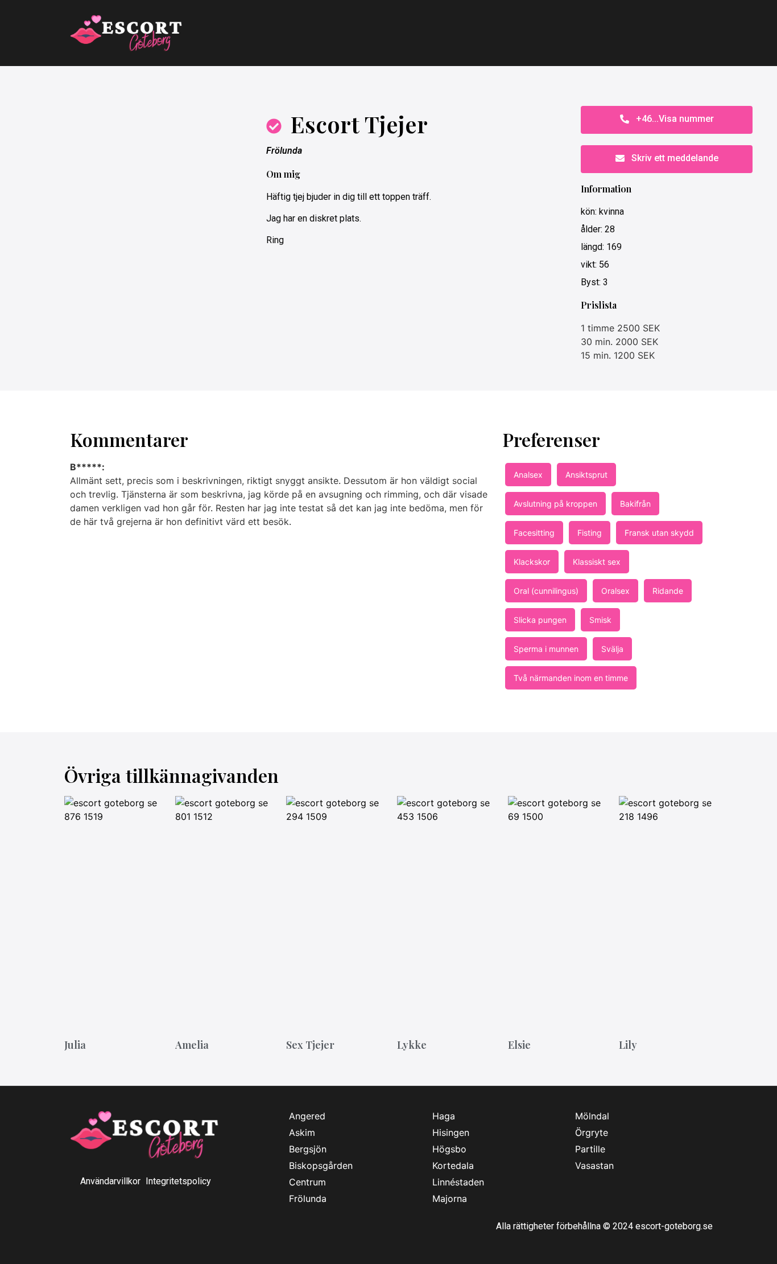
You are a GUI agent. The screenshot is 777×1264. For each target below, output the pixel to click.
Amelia (192, 1045)
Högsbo (449, 1149)
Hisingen (450, 1132)
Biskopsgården (321, 1165)
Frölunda (284, 150)
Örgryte (591, 1132)
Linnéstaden (458, 1182)
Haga (443, 1116)
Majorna (449, 1198)
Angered (307, 1116)
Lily (628, 1045)
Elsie (519, 1045)
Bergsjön (307, 1149)
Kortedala (453, 1165)
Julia (75, 1045)
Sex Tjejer (310, 1045)
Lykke (412, 1045)
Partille (590, 1149)
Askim (302, 1132)
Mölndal (592, 1116)
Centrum (307, 1182)
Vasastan (594, 1165)
